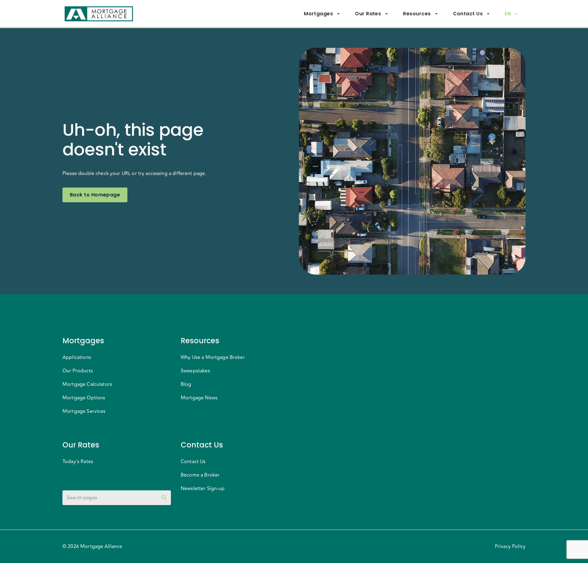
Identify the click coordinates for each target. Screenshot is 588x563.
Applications (76, 357)
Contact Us (468, 13)
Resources (417, 13)
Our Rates (368, 13)
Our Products (77, 371)
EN (508, 13)
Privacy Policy (510, 546)
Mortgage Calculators (87, 384)
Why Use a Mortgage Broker (213, 357)
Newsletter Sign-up (202, 488)
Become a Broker (200, 475)
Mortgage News (199, 397)
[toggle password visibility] (164, 498)
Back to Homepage (95, 194)
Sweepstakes (195, 371)
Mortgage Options (83, 397)
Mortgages (318, 13)
